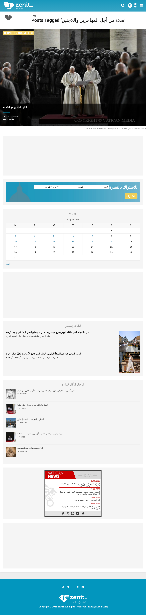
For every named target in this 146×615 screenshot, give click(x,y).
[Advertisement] (73, 156)
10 (15, 241)
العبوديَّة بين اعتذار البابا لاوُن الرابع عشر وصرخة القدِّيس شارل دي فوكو (46, 390)
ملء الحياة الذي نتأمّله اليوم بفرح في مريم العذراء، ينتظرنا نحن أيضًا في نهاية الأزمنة (47, 332)
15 (111, 241)
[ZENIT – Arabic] (40, 6)
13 (73, 241)
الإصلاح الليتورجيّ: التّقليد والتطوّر (30, 419)
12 (54, 241)
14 (92, 241)
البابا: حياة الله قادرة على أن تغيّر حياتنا (32, 405)
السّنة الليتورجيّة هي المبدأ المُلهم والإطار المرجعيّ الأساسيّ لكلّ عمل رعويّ (43, 353)
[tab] (59, 475)
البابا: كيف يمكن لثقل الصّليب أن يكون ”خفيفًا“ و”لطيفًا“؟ (40, 434)
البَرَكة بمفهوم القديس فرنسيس (30, 448)
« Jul (8, 264)
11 (35, 241)
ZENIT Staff (8, 119)
